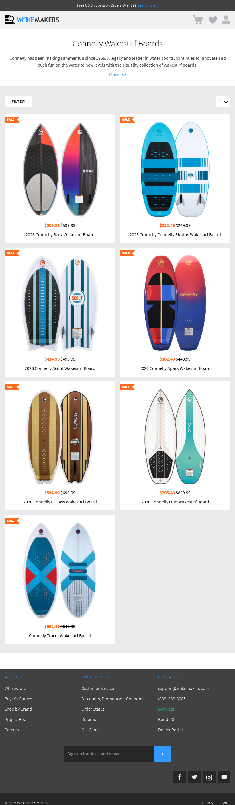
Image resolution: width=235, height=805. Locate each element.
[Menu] (10, 19)
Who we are (15, 688)
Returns (88, 719)
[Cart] (198, 19)
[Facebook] (179, 777)
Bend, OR (167, 719)
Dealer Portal (170, 729)
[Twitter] (194, 777)
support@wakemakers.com (183, 688)
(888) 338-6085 (172, 698)
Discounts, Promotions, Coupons (112, 698)
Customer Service (97, 688)
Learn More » (148, 5)
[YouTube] (224, 777)
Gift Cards (90, 729)
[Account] (226, 19)
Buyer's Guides (18, 698)
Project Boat (16, 719)
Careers (12, 729)
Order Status (92, 709)
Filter (18, 101)
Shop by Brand (18, 709)
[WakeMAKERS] (38, 19)
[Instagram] (209, 777)
